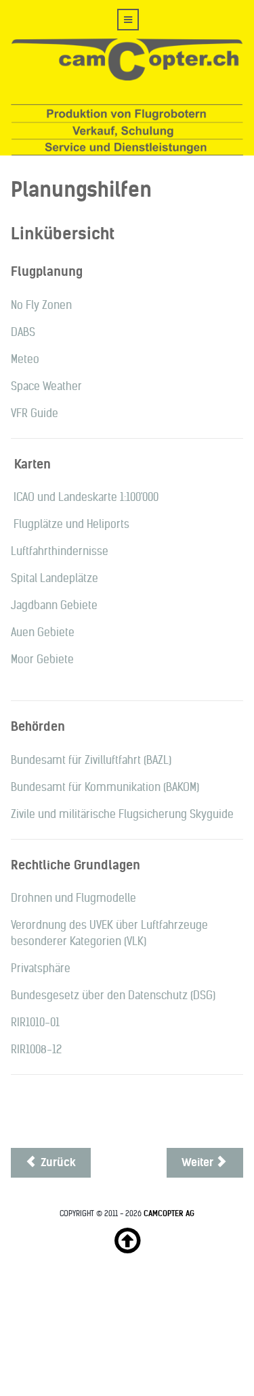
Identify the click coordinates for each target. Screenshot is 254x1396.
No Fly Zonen (41, 305)
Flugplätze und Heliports (71, 524)
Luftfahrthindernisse (59, 551)
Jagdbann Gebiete (54, 605)
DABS (23, 332)
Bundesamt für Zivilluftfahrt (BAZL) (91, 760)
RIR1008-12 (36, 1049)
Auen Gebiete (43, 632)
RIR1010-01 (35, 1022)
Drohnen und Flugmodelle (73, 898)
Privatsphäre (40, 968)
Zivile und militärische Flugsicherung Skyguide (122, 814)
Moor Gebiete (42, 659)
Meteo (25, 359)
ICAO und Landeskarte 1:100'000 (86, 497)
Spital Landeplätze (54, 578)
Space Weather (46, 386)
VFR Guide (34, 413)
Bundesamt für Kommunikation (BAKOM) (105, 787)
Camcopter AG (169, 1213)
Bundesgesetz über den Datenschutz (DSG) (113, 995)
